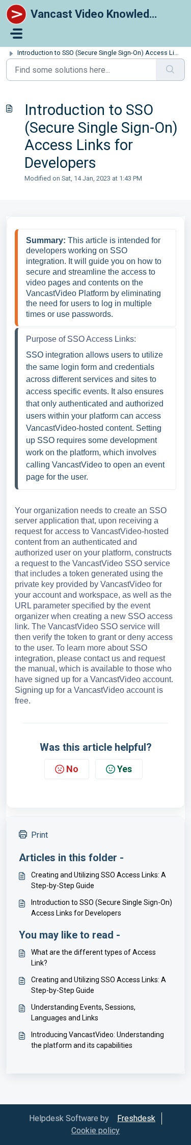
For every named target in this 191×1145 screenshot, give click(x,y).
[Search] (170, 69)
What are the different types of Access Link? (93, 957)
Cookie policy (95, 1130)
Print (39, 835)
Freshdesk (136, 1118)
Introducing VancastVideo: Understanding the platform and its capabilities (97, 1040)
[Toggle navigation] (16, 33)
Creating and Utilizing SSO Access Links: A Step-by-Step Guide (98, 880)
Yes (124, 769)
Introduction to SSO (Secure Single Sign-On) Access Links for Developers (101, 907)
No (72, 769)
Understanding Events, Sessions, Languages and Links (83, 1012)
